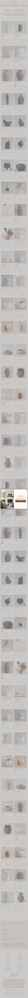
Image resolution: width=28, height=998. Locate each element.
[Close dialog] (26, 490)
